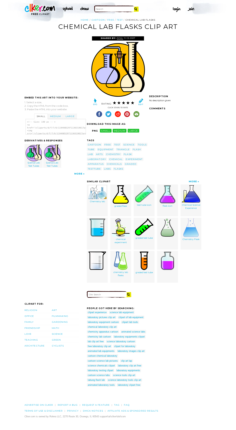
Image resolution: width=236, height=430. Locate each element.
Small (41, 116)
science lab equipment (122, 312)
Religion (31, 310)
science (129, 144)
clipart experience (97, 312)
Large (70, 116)
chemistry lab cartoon (99, 336)
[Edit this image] (141, 103)
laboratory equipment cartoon (103, 322)
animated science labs (133, 331)
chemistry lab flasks (120, 274)
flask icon (167, 205)
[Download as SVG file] (95, 103)
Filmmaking (60, 316)
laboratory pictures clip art (101, 317)
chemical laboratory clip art (102, 326)
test (120, 19)
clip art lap (126, 360)
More (78, 173)
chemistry (113, 154)
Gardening (60, 322)
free (110, 19)
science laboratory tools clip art (124, 380)
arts (99, 154)
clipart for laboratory (124, 346)
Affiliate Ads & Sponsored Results (132, 410)
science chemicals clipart (101, 365)
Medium (55, 116)
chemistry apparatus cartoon (103, 331)
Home (85, 19)
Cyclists (58, 345)
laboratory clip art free (129, 365)
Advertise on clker (39, 404)
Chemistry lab (97, 201)
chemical (116, 159)
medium (119, 130)
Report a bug (68, 404)
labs (107, 168)
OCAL (120, 38)
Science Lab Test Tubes (33, 164)
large (133, 130)
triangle (123, 149)
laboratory (97, 159)
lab (90, 154)
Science (57, 333)
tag (116, 404)
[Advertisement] (55, 64)
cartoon (98, 19)
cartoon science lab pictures (103, 360)
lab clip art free (96, 341)
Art (54, 310)
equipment (105, 149)
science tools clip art (124, 375)
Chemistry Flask (190, 239)
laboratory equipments (128, 370)
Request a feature (96, 404)
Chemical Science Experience (191, 206)
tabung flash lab (96, 380)
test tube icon (144, 204)
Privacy (73, 410)
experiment (134, 159)
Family (29, 322)
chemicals (114, 164)
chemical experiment (121, 241)
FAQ (126, 404)
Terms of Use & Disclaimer (44, 410)
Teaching (31, 339)
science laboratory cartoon (121, 341)
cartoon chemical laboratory (102, 355)
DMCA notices (93, 410)
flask (128, 154)
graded (130, 164)
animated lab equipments (101, 351)
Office (29, 316)
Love (28, 333)
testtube (94, 168)
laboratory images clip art (131, 351)
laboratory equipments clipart (129, 336)
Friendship (32, 328)
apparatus (96, 164)
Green (56, 339)
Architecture (35, 345)
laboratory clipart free (129, 385)
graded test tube (144, 237)
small (105, 130)
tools (142, 144)
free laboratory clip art (99, 346)
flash (137, 149)
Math (55, 328)
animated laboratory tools (101, 385)
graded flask (120, 206)
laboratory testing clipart (100, 370)
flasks (118, 168)
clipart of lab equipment (131, 317)
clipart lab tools (130, 322)
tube (91, 149)
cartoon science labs (99, 375)
